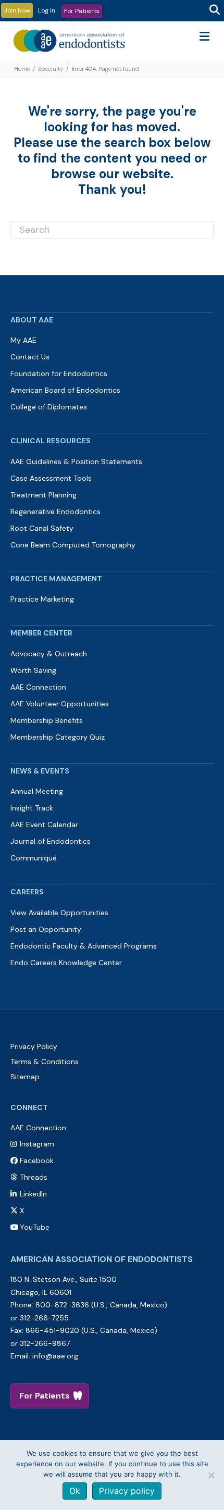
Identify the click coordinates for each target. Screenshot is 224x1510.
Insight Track (31, 808)
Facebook (37, 1160)
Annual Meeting (36, 791)
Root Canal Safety (41, 528)
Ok (74, 1491)
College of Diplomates (48, 406)
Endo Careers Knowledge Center (66, 962)
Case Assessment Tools (51, 478)
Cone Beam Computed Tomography (72, 545)
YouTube (34, 1227)
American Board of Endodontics (65, 390)
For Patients (81, 11)
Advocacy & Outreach (48, 653)
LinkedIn (33, 1194)
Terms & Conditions (44, 1061)
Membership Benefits (46, 720)
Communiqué (33, 858)
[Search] (214, 10)
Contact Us (29, 356)
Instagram (37, 1144)
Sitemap (25, 1076)
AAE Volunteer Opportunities (59, 703)
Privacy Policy (33, 1046)
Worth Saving (33, 670)
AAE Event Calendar (44, 824)
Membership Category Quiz (57, 737)
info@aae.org (55, 1356)
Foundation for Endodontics (58, 373)
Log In (46, 10)
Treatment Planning (43, 495)
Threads (33, 1177)
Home (22, 68)
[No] (211, 1475)
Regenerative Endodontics (55, 511)
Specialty (50, 68)
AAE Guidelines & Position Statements (76, 461)
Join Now (17, 10)
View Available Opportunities (59, 912)
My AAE (23, 340)
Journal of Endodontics (50, 841)
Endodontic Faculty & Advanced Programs (83, 946)
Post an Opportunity (45, 929)
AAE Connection (38, 687)
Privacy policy (127, 1491)
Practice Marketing (42, 599)
